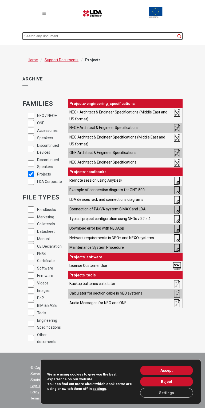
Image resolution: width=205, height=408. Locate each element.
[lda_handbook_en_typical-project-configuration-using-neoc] (177, 219)
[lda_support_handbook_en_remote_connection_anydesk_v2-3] (177, 181)
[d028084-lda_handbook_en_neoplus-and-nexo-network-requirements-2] (177, 238)
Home (33, 60)
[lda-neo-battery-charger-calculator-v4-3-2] (177, 284)
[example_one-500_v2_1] (177, 190)
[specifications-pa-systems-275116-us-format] (177, 141)
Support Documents (61, 60)
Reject (166, 382)
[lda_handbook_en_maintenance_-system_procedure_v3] (177, 248)
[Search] (179, 36)
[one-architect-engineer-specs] (177, 153)
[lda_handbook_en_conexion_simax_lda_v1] (177, 210)
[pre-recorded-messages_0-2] (177, 303)
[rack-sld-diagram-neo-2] (177, 200)
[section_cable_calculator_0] (177, 294)
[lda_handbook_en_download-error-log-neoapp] (177, 229)
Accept (166, 370)
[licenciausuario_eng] (177, 266)
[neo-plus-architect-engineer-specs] (177, 128)
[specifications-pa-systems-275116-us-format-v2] (177, 116)
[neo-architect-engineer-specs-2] (177, 163)
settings (99, 389)
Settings (166, 393)
